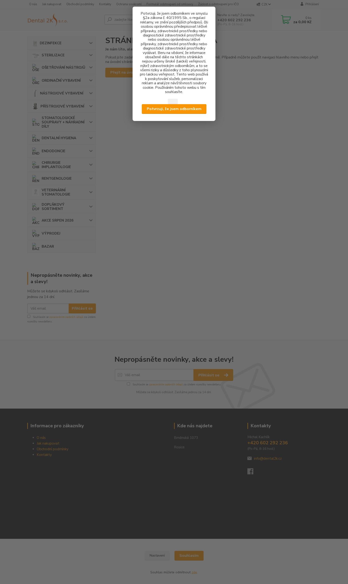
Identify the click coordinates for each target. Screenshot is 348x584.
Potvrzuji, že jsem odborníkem (174, 108)
